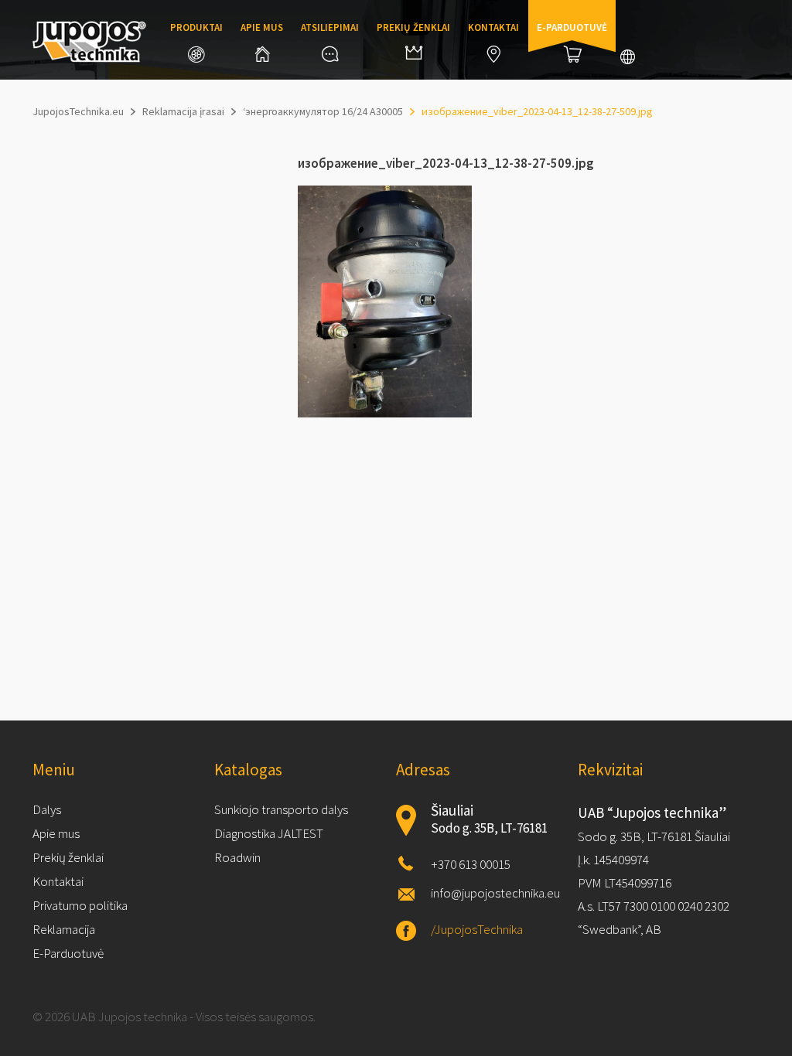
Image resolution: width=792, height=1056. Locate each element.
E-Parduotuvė (68, 953)
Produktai (196, 27)
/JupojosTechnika (477, 929)
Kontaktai (493, 27)
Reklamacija (63, 929)
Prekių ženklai (413, 27)
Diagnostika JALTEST (268, 833)
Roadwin (237, 857)
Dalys (46, 809)
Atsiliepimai (330, 27)
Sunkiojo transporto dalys (281, 809)
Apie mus (262, 27)
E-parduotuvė (572, 27)
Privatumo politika (80, 905)
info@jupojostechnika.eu (495, 892)
